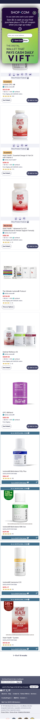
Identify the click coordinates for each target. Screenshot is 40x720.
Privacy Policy (5, 712)
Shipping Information (24, 712)
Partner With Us (25, 694)
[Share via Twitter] (7, 690)
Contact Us (16, 694)
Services (33, 694)
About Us (4, 694)
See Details (6, 100)
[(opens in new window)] (20, 452)
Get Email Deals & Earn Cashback (12, 679)
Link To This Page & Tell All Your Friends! (15, 686)
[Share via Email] (1, 691)
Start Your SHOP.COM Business (10, 702)
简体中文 (16, 698)
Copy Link (34, 687)
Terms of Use (13, 712)
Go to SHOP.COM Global (14, 483)
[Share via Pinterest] (9, 690)
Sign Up (19, 682)
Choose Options (8, 307)
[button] (7, 698)
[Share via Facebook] (4, 690)
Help (9, 694)
